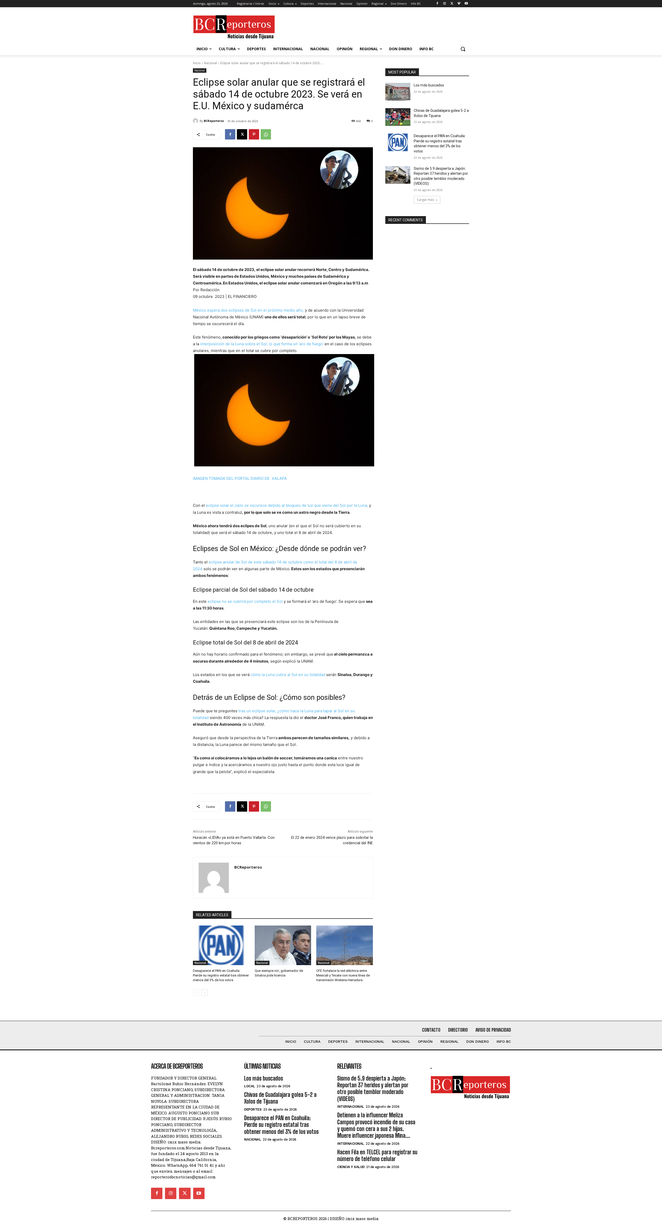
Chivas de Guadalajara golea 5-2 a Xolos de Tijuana (280, 1098)
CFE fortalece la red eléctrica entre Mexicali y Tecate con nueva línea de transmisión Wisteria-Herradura (343, 975)
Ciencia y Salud (351, 1167)
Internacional (350, 1106)
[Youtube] (466, 4)
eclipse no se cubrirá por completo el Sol (245, 601)
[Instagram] (445, 4)
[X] (452, 4)
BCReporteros (214, 121)
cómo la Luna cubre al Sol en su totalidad (288, 674)
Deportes (252, 1109)
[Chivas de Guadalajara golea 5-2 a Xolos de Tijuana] (397, 117)
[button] (463, 49)
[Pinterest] (254, 134)
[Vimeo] (459, 4)
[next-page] (204, 992)
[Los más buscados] (397, 91)
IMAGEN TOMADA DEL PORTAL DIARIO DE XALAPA (240, 478)
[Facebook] (437, 4)
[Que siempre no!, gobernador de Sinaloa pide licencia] (283, 945)
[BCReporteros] (196, 120)
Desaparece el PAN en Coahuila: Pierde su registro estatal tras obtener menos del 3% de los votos (221, 975)
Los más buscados (429, 85)
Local (249, 1086)
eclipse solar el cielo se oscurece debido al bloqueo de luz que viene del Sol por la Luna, (287, 505)
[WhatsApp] (266, 134)
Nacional (210, 63)
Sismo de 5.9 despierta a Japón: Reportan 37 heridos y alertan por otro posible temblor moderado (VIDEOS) (372, 1088)
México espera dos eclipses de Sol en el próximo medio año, (248, 310)
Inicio (197, 63)
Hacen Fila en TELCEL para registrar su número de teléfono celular (377, 1155)
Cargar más (425, 199)
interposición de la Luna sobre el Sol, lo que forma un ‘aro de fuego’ (262, 343)
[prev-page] (196, 992)
